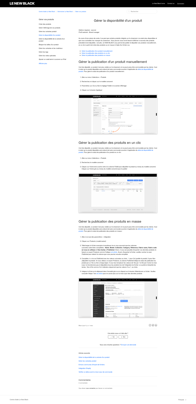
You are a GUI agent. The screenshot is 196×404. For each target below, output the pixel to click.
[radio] (112, 336)
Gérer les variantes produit (47, 31)
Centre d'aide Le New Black (47, 11)
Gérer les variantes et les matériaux (51, 48)
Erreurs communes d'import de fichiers (92, 364)
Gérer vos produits (80, 11)
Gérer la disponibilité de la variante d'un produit (52, 40)
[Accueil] (22, 5)
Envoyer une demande (128, 345)
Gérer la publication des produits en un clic (96, 53)
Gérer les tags (43, 52)
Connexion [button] (180, 4)
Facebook (150, 325)
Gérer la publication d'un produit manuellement (97, 51)
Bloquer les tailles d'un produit (48, 44)
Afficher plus (43, 63)
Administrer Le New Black (65, 11)
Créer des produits (45, 24)
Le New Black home (158, 3)
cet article (114, 252)
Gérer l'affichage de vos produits (49, 28)
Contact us (170, 3)
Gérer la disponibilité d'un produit (49, 35)
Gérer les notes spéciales (47, 55)
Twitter (153, 325)
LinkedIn (156, 325)
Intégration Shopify (85, 368)
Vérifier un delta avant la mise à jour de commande (95, 372)
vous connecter (90, 388)
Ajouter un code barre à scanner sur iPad (52, 59)
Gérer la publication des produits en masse (96, 55)
